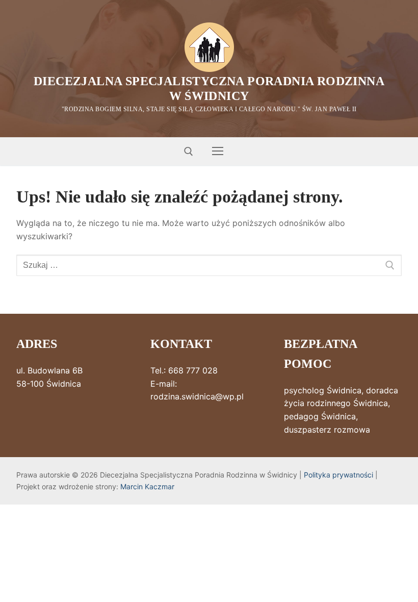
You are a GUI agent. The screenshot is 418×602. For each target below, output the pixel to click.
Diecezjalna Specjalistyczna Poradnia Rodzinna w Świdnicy (209, 88)
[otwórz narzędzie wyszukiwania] (188, 151)
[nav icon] (217, 151)
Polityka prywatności (338, 474)
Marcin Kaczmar (147, 486)
